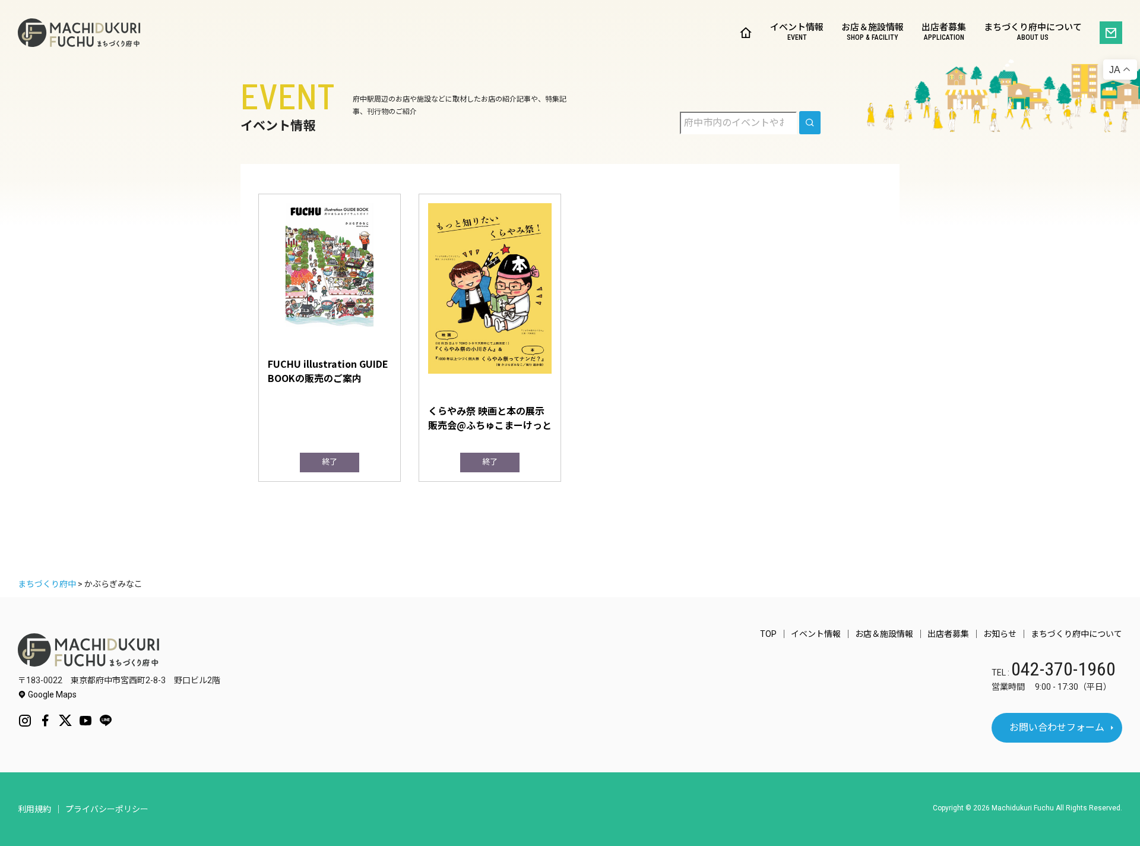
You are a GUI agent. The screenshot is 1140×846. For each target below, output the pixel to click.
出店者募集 (944, 32)
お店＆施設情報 (872, 32)
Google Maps (51, 694)
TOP (768, 634)
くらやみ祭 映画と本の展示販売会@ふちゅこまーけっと (490, 417)
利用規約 (34, 809)
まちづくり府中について (1033, 32)
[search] (810, 122)
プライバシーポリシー (106, 809)
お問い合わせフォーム (1056, 727)
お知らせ (999, 634)
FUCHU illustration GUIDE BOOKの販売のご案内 (328, 370)
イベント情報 (797, 32)
